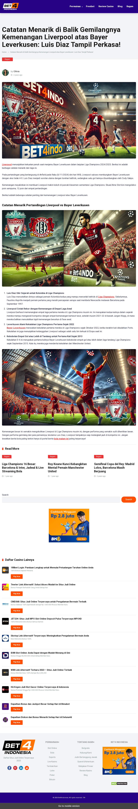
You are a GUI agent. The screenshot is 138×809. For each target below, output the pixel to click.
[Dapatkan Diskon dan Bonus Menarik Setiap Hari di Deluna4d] (5, 722)
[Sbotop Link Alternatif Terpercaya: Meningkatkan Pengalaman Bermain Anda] (5, 641)
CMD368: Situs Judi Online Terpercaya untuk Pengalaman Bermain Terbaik (48, 601)
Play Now (16, 576)
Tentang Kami (85, 742)
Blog (120, 6)
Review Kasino (86, 771)
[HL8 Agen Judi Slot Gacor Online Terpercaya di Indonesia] (5, 692)
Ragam (130, 6)
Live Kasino (52, 762)
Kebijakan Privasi (86, 766)
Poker (52, 775)
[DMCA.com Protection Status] (119, 784)
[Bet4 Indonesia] (11, 9)
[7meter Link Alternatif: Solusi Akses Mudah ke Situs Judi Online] (5, 589)
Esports (52, 757)
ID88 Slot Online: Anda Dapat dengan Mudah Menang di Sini (40, 653)
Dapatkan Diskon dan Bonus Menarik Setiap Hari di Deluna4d (41, 717)
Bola (52, 753)
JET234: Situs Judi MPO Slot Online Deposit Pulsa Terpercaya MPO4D (46, 618)
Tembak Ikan (52, 766)
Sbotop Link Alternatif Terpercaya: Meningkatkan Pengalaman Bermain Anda (50, 635)
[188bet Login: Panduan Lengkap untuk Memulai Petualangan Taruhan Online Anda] (5, 572)
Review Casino (106, 6)
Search (5, 495)
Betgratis (86, 748)
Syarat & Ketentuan (85, 762)
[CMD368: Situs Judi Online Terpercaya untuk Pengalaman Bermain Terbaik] (5, 607)
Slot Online (52, 748)
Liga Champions (106, 296)
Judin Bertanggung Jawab (86, 757)
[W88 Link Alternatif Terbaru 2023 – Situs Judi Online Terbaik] (5, 675)
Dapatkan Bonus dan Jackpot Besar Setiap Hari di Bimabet (40, 704)
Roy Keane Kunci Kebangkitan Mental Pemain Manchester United (67, 467)
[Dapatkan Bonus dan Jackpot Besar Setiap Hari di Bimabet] (5, 709)
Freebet (90, 6)
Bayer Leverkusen (16, 328)
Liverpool (7, 164)
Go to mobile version (69, 806)
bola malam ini (61, 438)
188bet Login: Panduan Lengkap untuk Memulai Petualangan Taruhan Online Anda (52, 567)
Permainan (75, 6)
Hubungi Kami (86, 753)
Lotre (52, 771)
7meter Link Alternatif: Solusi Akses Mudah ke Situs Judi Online (43, 584)
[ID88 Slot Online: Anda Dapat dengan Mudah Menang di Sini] (5, 658)
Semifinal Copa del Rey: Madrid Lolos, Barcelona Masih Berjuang (114, 467)
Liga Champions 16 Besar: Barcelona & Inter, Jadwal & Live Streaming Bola (23, 467)
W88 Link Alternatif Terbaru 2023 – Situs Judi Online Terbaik (41, 670)
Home (4, 52)
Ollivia (16, 71)
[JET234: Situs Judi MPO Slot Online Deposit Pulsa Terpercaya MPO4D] (5, 624)
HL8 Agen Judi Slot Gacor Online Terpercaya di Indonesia (40, 687)
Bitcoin (52, 779)
